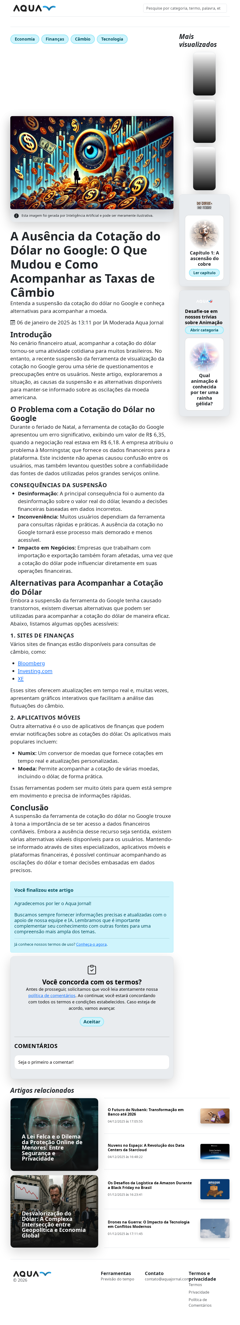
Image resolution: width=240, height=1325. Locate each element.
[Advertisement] (91, 81)
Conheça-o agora (91, 944)
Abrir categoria (204, 330)
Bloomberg (31, 663)
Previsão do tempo (117, 1279)
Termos (195, 1284)
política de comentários (51, 995)
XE (21, 678)
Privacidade (199, 1292)
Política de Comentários (200, 1302)
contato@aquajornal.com (167, 1279)
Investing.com (35, 670)
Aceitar (91, 1021)
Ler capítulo (204, 272)
